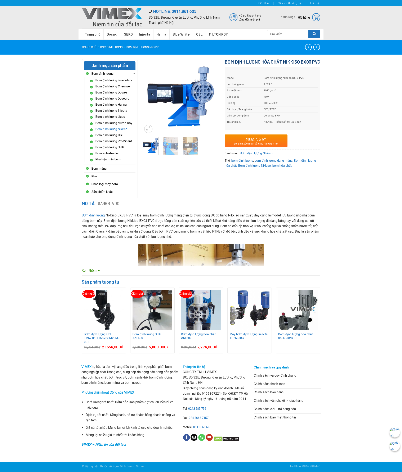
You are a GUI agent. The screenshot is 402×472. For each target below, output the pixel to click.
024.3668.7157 (199, 418)
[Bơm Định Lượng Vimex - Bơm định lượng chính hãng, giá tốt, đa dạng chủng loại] (112, 17)
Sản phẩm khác (102, 192)
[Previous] (149, 90)
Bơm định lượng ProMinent (113, 141)
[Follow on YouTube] (209, 437)
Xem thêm (89, 270)
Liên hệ (314, 3)
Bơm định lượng (111, 47)
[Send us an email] (194, 437)
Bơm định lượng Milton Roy (113, 123)
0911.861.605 (202, 427)
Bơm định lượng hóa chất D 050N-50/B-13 (297, 336)
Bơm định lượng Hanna (111, 104)
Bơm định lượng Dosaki (111, 92)
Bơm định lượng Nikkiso (142, 47)
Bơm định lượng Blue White (113, 80)
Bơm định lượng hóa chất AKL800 (198, 336)
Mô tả (88, 203)
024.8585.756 (197, 409)
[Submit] (314, 34)
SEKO (128, 34)
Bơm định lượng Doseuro (112, 98)
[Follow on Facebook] (186, 437)
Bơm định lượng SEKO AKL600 (147, 336)
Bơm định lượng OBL (109, 135)
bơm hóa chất (282, 166)
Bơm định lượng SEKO (110, 147)
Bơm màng (99, 168)
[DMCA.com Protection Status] (226, 438)
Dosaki (112, 34)
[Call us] (201, 437)
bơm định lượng (242, 160)
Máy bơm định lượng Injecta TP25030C (249, 336)
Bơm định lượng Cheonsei (112, 86)
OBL (199, 34)
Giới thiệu (264, 3)
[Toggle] (133, 73)
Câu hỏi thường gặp (290, 3)
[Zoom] (148, 129)
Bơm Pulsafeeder (107, 153)
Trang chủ (92, 34)
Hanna (161, 34)
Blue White (181, 34)
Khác (94, 176)
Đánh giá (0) (108, 203)
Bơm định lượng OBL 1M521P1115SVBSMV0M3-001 (102, 338)
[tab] (88, 203)
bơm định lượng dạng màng (273, 160)
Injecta (144, 34)
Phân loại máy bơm (104, 184)
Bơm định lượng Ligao (110, 117)
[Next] (211, 90)
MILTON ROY (218, 34)
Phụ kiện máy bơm (108, 159)
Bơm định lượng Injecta (111, 111)
